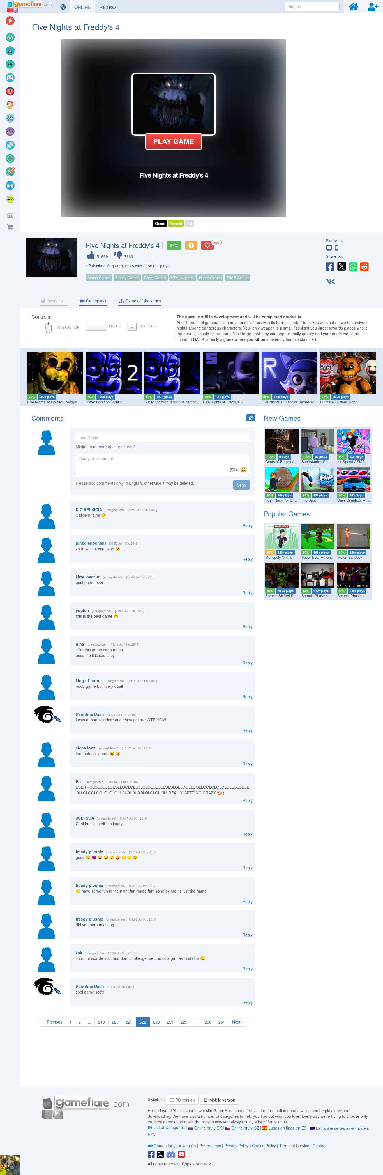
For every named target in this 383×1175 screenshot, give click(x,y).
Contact (319, 1145)
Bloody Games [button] (127, 277)
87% (174, 245)
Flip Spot (308, 500)
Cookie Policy (264, 1145)
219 (101, 1022)
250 (208, 1022)
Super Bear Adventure (319, 557)
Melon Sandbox (349, 557)
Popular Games (287, 513)
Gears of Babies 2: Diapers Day (290, 461)
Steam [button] (159, 223)
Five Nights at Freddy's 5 (223, 401)
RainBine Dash (90, 714)
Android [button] (176, 223)
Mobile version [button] (221, 1100)
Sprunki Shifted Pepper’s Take (289, 595)
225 (184, 1022)
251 (221, 1022)
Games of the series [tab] (142, 300)
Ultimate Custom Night (338, 401)
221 (129, 1022)
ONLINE (84, 7)
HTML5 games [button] (183, 277)
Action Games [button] (99, 277)
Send (241, 485)
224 (170, 1022)
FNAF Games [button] (237, 277)
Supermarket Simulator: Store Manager (332, 461)
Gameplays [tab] (95, 300)
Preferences (210, 1145)
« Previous (52, 1022)
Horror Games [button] (210, 277)
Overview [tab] (54, 300)
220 (115, 1022)
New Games (282, 418)
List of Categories (169, 1127)
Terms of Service (294, 1145)
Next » (238, 1022)
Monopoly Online (278, 557)
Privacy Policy (236, 1145)
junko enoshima (91, 543)
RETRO (110, 7)
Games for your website (175, 1145)
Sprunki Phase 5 (314, 595)
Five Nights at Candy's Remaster (288, 401)
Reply (248, 525)
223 (156, 1022)
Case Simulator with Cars (357, 500)
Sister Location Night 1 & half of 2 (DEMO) (178, 401)
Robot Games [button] (155, 277)
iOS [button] (189, 223)
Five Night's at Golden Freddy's (52, 401)
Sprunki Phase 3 (350, 595)
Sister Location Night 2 (104, 401)
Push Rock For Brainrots (284, 500)
